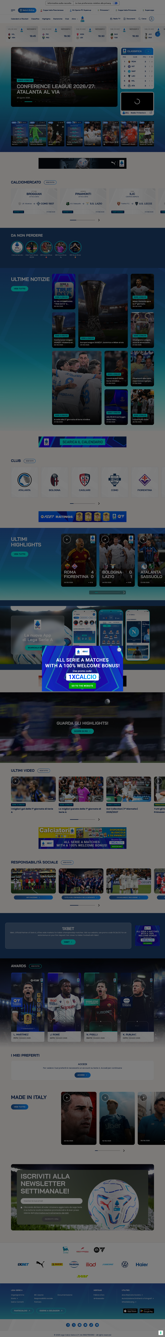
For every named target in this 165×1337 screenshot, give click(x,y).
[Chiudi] (119, 650)
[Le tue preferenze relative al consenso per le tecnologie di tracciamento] (160, 1332)
